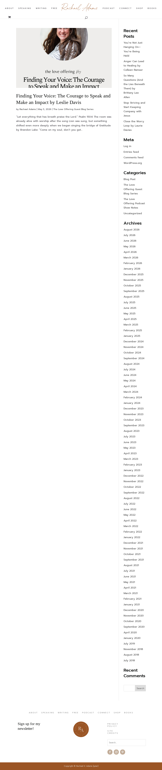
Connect (125, 8)
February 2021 (132, 599)
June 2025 (130, 308)
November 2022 (133, 481)
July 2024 (129, 369)
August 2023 (131, 431)
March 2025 (131, 325)
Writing (41, 8)
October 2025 (132, 285)
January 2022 (132, 537)
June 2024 (130, 375)
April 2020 (130, 632)
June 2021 (130, 576)
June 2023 (130, 442)
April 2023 (130, 453)
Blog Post (129, 179)
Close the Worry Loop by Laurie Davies (134, 126)
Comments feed (133, 157)
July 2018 (129, 660)
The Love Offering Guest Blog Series (73, 109)
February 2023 (133, 465)
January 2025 (132, 336)
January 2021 (132, 604)
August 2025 (131, 297)
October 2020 (132, 621)
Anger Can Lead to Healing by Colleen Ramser (134, 65)
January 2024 (132, 403)
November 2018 (133, 649)
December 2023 (133, 409)
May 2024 (130, 381)
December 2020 (134, 610)
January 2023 (132, 470)
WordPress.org (133, 163)
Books (152, 8)
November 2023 (133, 414)
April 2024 (130, 386)
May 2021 (129, 582)
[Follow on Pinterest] (122, 752)
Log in (127, 146)
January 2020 (132, 638)
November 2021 (133, 549)
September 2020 (134, 627)
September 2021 (134, 560)
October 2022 (132, 487)
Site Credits (112, 732)
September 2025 (134, 291)
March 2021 (131, 593)
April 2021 (130, 588)
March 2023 (131, 459)
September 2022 (134, 493)
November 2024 (133, 347)
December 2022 (133, 476)
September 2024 (134, 358)
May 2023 (129, 448)
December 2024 (134, 341)
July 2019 (129, 644)
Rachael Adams (27, 109)
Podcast (109, 8)
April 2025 (130, 319)
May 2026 (130, 246)
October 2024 (132, 353)
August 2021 (131, 565)
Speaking (24, 8)
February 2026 (133, 263)
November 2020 (134, 616)
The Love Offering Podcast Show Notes (134, 203)
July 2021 (129, 571)
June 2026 (130, 241)
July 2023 (129, 436)
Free (54, 8)
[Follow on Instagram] (116, 752)
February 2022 (133, 532)
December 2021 (133, 543)
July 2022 (129, 504)
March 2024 (131, 392)
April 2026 (130, 252)
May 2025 (129, 313)
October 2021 (132, 554)
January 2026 (132, 269)
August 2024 (132, 364)
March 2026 (131, 258)
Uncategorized (133, 213)
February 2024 (133, 397)
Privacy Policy (112, 725)
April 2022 (130, 521)
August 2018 (131, 655)
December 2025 (133, 274)
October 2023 (132, 420)
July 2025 (129, 302)
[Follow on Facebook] (109, 752)
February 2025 (133, 330)
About (9, 8)
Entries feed (131, 152)
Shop (139, 8)
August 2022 (131, 498)
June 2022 (130, 509)
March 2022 (131, 526)
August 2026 (132, 230)
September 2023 (134, 425)
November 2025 (133, 280)
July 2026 (129, 235)
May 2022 (129, 515)
